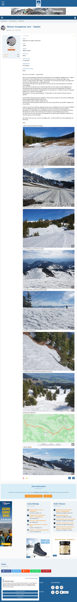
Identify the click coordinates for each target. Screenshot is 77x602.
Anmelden (48, 496)
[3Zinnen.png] (49, 461)
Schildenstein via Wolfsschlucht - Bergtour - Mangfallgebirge (38, 515)
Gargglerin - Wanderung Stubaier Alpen (39, 530)
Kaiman (10, 30)
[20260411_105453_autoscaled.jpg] (49, 392)
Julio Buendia (32, 513)
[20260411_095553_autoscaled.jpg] (49, 269)
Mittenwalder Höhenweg (62, 515)
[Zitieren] (73, 478)
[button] (2, 17)
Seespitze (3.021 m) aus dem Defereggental (36, 510)
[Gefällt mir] (61, 592)
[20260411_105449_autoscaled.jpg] (49, 351)
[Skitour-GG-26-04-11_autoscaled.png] (49, 430)
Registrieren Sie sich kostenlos (41, 492)
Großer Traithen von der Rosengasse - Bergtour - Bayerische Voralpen (65, 527)
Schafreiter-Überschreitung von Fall (65, 523)
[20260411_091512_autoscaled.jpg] (49, 187)
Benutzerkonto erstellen (33, 496)
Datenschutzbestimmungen (31, 578)
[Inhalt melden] (69, 478)
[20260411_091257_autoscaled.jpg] (49, 146)
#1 (74, 35)
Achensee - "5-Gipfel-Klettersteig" (38, 520)
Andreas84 (32, 527)
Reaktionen (6, 54)
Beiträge (5, 56)
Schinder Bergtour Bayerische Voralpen (65, 519)
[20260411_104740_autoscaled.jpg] (49, 310)
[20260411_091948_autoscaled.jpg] (49, 228)
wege (31, 518)
